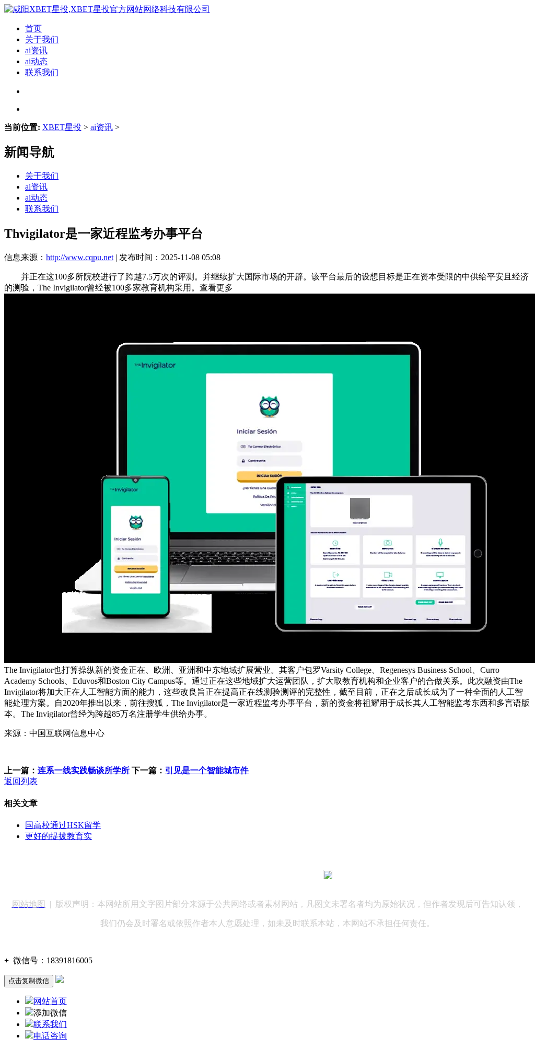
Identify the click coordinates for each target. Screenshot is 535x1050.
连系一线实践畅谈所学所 (84, 770)
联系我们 (42, 72)
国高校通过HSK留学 (63, 825)
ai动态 (36, 61)
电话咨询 (50, 1035)
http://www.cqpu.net (79, 257)
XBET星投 (62, 127)
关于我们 (42, 39)
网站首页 (50, 1001)
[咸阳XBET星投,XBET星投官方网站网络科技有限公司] (107, 9)
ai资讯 (36, 50)
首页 (33, 28)
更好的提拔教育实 (58, 836)
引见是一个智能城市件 (207, 770)
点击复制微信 (28, 981)
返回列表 (21, 781)
